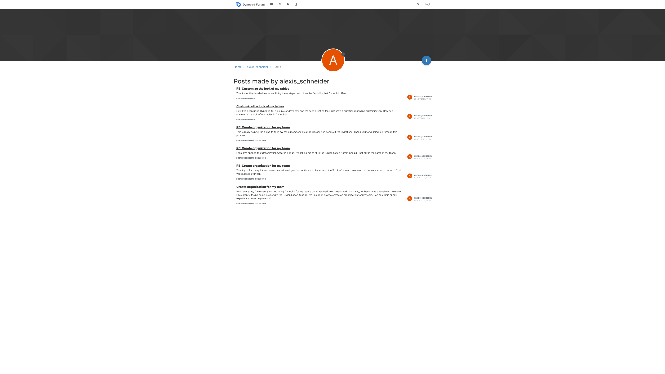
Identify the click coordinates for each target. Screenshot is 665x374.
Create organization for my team (260, 187)
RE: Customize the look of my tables (262, 88)
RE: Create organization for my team (263, 127)
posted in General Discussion (251, 140)
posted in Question (245, 98)
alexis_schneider (423, 96)
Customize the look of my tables (260, 106)
